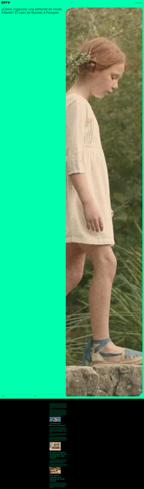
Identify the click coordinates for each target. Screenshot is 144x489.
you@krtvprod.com (138, 2)
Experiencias (3, 395)
